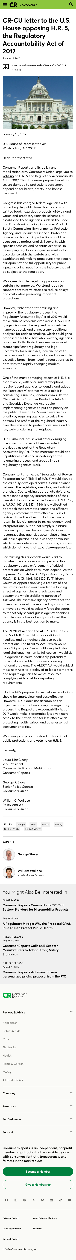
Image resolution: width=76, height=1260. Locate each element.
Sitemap (37, 1228)
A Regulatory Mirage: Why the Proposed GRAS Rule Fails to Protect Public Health (37, 926)
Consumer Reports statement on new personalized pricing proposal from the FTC (34, 974)
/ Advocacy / (28, 4)
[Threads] (24, 1200)
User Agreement (12, 1228)
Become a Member (38, 1171)
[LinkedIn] (51, 1200)
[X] (33, 1200)
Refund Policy (11, 1239)
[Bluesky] (42, 1200)
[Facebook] (6, 1200)
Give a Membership (38, 1184)
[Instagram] (15, 1200)
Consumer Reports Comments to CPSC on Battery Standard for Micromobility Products (35, 907)
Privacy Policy (11, 1218)
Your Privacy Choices (45, 1218)
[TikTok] (60, 1200)
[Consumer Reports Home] (16, 996)
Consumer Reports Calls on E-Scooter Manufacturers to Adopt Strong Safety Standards (31, 950)
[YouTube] (69, 1200)
